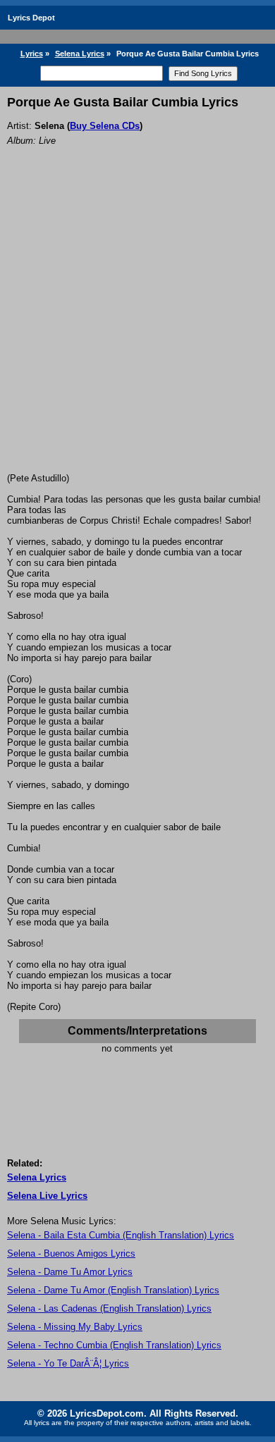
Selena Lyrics (79, 53)
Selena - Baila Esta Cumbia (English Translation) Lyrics (120, 1235)
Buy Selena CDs (105, 126)
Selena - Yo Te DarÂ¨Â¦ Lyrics (68, 1363)
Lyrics (31, 53)
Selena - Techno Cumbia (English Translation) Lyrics (114, 1345)
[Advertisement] (137, 328)
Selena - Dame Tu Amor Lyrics (70, 1272)
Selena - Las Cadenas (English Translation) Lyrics (109, 1308)
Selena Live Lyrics (47, 1195)
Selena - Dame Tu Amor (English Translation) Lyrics (113, 1290)
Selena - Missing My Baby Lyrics (74, 1326)
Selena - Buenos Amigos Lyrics (71, 1253)
